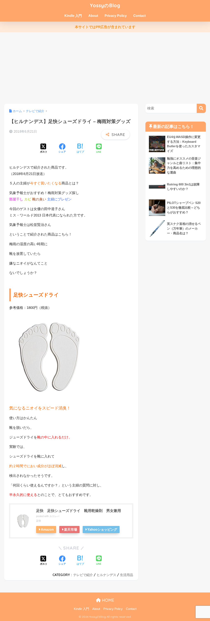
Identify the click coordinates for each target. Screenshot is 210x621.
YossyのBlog (105, 5)
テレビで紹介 (83, 575)
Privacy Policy (116, 15)
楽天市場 (70, 529)
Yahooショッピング (102, 529)
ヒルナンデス (106, 575)
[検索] (201, 108)
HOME (107, 600)
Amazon (47, 529)
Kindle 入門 (73, 15)
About (93, 15)
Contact (139, 15)
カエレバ (54, 516)
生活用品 (126, 575)
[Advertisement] (105, 68)
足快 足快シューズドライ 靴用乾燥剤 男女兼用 (78, 511)
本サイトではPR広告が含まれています (105, 27)
